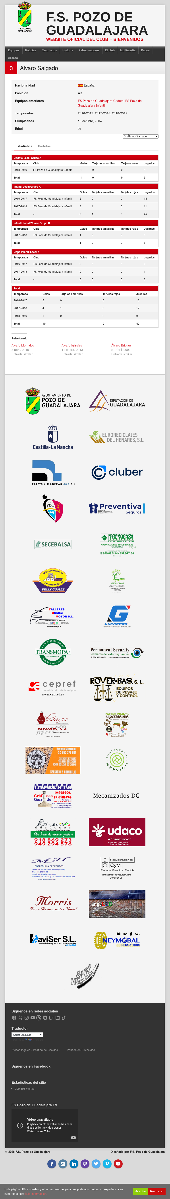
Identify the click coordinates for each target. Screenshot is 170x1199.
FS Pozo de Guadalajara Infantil (52, 198)
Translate (38, 1039)
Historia (67, 50)
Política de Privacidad (81, 1050)
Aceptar (140, 1191)
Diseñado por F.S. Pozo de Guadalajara (138, 1151)
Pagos (145, 50)
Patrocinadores (89, 50)
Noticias (30, 50)
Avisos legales (21, 1050)
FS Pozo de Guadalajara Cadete (101, 100)
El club (110, 50)
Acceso (13, 58)
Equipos (13, 50)
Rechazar (157, 1191)
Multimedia (127, 50)
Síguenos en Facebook (31, 1066)
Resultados (49, 50)
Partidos (44, 146)
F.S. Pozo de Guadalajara (97, 24)
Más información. (36, 1193)
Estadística (23, 146)
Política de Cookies (45, 1050)
